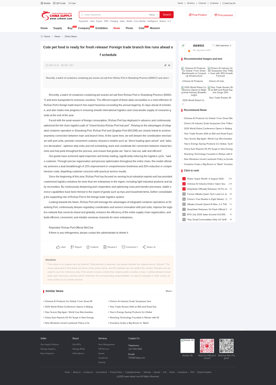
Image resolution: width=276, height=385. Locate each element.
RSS (192, 372)
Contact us (88, 372)
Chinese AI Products (192, 81)
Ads (164, 372)
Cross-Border (140, 21)
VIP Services (103, 349)
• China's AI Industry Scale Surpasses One (129, 301)
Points (172, 372)
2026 (106, 21)
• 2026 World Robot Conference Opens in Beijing (68, 306)
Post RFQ (77, 344)
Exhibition (102, 28)
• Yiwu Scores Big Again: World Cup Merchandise (68, 312)
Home (180, 3)
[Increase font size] (165, 65)
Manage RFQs (79, 349)
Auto (92, 21)
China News (71, 36)
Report (78, 247)
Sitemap (101, 362)
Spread (101, 353)
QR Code (61, 3)
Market (163, 21)
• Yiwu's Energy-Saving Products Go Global (130, 312)
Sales (122, 21)
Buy (70, 28)
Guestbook (103, 358)
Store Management (106, 344)
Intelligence (152, 21)
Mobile (47, 3)
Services (191, 3)
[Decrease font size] (169, 65)
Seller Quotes (78, 353)
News (116, 28)
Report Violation (204, 372)
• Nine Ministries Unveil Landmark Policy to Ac (66, 323)
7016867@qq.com (136, 358)
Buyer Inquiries (47, 353)
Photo (129, 28)
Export (99, 21)
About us (77, 372)
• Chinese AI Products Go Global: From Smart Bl (67, 301)
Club (141, 28)
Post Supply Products (50, 344)
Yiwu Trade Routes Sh (220, 97)
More (169, 291)
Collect (95, 247)
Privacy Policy (116, 372)
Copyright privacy (132, 372)
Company (84, 28)
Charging (114, 21)
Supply (57, 28)
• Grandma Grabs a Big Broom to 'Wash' (128, 323)
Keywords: (84, 21)
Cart (73, 3)
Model (129, 21)
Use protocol (101, 372)
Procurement (223, 15)
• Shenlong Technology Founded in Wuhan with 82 (133, 317)
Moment (155, 28)
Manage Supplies (48, 349)
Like (63, 247)
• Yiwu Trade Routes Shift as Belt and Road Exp (132, 306)
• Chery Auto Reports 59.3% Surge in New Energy (68, 317)
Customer (214, 3)
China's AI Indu (216, 81)
